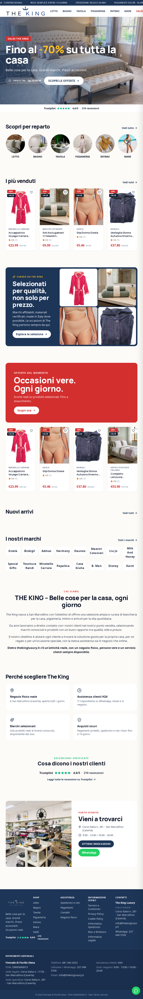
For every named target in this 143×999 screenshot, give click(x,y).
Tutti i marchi (126, 540)
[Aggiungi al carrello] (31, 220)
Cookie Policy (95, 918)
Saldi (36, 932)
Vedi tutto (128, 128)
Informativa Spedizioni (95, 925)
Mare (36, 927)
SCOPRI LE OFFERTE (61, 81)
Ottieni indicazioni (96, 843)
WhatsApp (89, 852)
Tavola (36, 912)
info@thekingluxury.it (71, 975)
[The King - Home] (25, 11)
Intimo (37, 922)
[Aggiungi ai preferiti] (31, 192)
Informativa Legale (95, 938)
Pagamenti (67, 907)
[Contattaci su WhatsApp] (136, 990)
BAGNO (67, 11)
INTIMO (114, 11)
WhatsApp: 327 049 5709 (124, 933)
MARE (127, 11)
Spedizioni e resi (70, 902)
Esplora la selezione (29, 334)
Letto (36, 902)
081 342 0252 (70, 962)
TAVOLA (81, 11)
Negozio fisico (69, 917)
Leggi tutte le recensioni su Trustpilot (69, 779)
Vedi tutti (128, 182)
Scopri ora (24, 410)
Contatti (65, 912)
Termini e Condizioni (94, 907)
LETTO (54, 11)
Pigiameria (39, 917)
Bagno (37, 907)
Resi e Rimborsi (97, 932)
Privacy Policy (96, 913)
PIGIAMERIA (98, 11)
